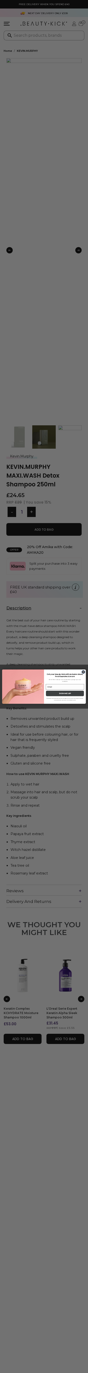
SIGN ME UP (65, 693)
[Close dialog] (83, 672)
